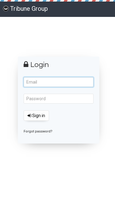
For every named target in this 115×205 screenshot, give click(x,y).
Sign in (38, 115)
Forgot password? (38, 131)
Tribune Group (29, 8)
